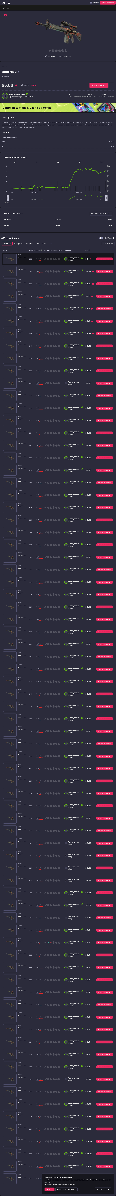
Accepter (49, 1189)
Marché (96, 3)
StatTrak (108, 238)
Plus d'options (102, 1189)
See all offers (108, 244)
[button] (65, 56)
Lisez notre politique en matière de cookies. (60, 1184)
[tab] (7, 244)
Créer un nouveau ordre (102, 213)
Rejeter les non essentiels (66, 1189)
